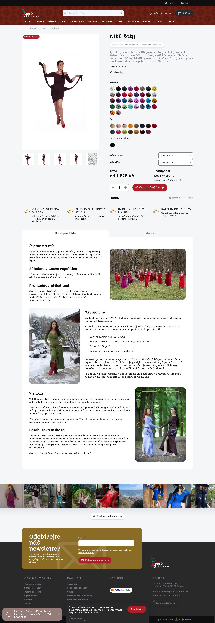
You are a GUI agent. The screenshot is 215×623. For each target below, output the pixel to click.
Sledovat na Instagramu (110, 516)
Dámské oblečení (33, 584)
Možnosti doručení (168, 180)
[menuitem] (27, 21)
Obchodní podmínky (77, 600)
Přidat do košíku (147, 187)
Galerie (28, 600)
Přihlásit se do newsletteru (95, 560)
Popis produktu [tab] (65, 233)
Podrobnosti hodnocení (151, 45)
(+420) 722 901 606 (171, 595)
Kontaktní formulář (166, 603)
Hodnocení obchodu (77, 588)
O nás (70, 592)
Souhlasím (137, 609)
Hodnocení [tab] (150, 233)
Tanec (27, 604)
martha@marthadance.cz (174, 592)
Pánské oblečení (32, 588)
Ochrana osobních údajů (80, 596)
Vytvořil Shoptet (164, 619)
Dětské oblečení (32, 592)
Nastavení (77, 618)
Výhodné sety (31, 596)
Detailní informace (119, 66)
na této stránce (88, 612)
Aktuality (72, 584)
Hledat (120, 13)
